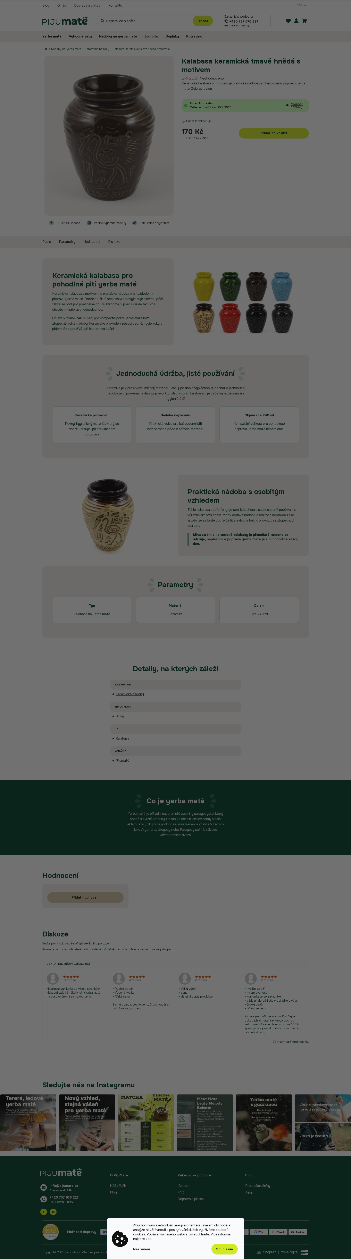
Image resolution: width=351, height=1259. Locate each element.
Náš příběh (118, 1186)
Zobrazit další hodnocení (290, 1042)
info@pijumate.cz (64, 1186)
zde (148, 1239)
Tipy (248, 1192)
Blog (45, 5)
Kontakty (115, 5)
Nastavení (141, 1249)
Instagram (53, 1212)
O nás (61, 5)
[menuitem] (53, 36)
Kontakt (184, 1186)
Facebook (43, 1212)
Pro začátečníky (257, 1186)
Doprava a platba (87, 5)
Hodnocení (92, 242)
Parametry (67, 242)
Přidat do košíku (274, 133)
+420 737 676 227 (64, 1197)
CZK (300, 5)
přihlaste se (136, 949)
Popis (46, 242)
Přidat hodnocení (85, 897)
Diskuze (114, 242)
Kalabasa (122, 738)
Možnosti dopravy (297, 105)
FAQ (181, 1192)
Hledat (203, 21)
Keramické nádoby (130, 694)
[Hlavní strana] (46, 48)
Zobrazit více (201, 88)
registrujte (163, 949)
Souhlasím (224, 1249)
